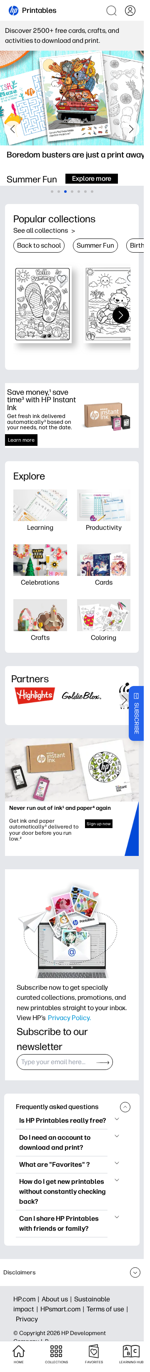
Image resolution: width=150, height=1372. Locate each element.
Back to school (39, 245)
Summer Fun (95, 245)
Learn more (21, 440)
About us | (58, 1299)
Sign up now (99, 823)
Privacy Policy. (69, 1017)
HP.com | (27, 1299)
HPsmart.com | (63, 1309)
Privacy (27, 1319)
